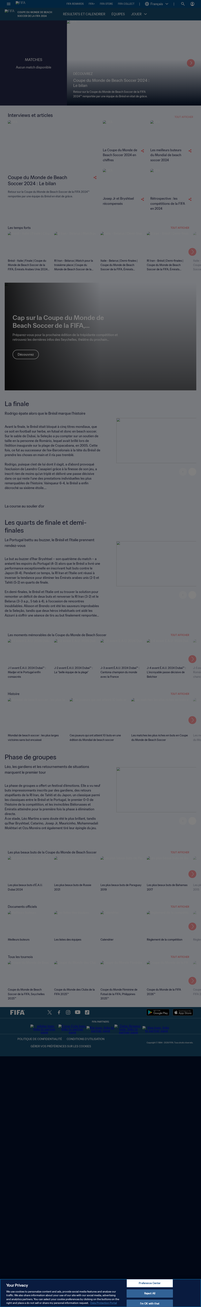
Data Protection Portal (103, 1303)
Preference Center (150, 1283)
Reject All (149, 1293)
